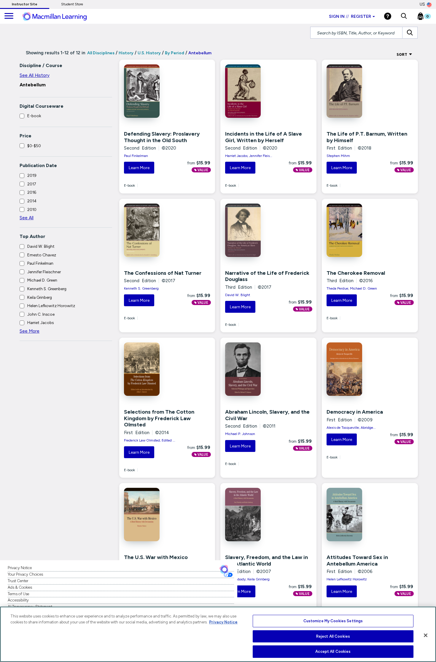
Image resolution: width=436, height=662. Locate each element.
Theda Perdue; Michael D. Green (352, 288)
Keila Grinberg (39, 297)
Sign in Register (350, 16)
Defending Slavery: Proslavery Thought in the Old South (162, 137)
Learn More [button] (139, 167)
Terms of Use (18, 594)
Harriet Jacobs (40, 322)
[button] (404, 16)
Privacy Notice (20, 568)
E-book (34, 115)
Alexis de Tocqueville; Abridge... (351, 428)
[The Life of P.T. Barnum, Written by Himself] (354, 91)
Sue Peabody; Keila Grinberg (247, 579)
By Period (174, 52)
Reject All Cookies (333, 636)
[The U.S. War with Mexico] (151, 514)
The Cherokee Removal (356, 273)
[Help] (387, 16)
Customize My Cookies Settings (333, 621)
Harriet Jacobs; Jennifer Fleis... (248, 156)
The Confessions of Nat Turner (162, 273)
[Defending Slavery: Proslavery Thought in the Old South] (151, 91)
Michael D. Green (42, 280)
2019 (31, 175)
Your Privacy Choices (25, 574)
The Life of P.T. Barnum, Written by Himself (367, 137)
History (126, 52)
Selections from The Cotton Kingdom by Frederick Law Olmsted (159, 418)
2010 (31, 209)
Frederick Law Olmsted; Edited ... (149, 440)
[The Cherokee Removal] (354, 230)
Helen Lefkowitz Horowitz (51, 305)
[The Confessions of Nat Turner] (151, 230)
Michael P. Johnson (240, 434)
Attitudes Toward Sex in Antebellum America (357, 560)
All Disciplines (100, 52)
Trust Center (18, 581)
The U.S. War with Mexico (156, 557)
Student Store (72, 4)
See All (27, 217)
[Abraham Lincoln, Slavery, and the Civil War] (252, 369)
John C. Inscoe (41, 314)
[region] (218, 634)
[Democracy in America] (354, 369)
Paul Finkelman (40, 263)
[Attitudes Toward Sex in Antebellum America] (354, 514)
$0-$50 (34, 145)
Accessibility (18, 600)
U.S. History (149, 52)
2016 (31, 192)
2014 (31, 201)
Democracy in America (355, 412)
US (422, 4)
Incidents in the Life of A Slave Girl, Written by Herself (263, 137)
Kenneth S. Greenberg (46, 288)
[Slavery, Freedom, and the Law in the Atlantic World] (252, 514)
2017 (31, 184)
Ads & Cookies (20, 587)
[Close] (425, 635)
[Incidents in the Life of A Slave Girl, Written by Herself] (252, 91)
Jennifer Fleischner (44, 271)
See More (29, 331)
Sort (402, 54)
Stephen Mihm (338, 156)
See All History (35, 75)
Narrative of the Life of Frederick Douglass (267, 276)
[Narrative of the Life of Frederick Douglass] (252, 230)
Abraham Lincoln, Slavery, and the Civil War (267, 415)
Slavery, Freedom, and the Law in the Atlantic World (266, 560)
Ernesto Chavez (41, 255)
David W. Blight (41, 246)
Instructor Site (24, 4)
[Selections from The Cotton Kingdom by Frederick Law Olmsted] (151, 369)
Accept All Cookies (333, 651)
